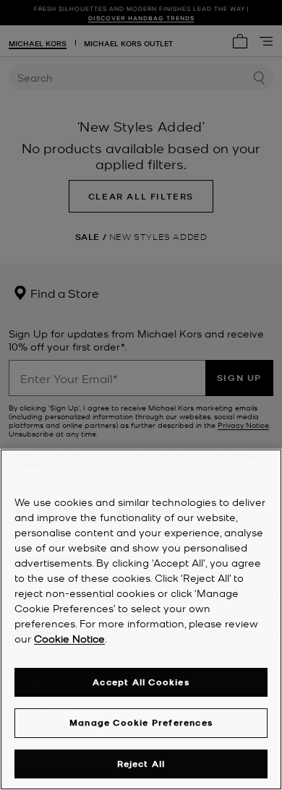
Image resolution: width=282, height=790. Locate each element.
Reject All (141, 763)
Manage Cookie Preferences (141, 722)
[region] (141, 619)
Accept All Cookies (141, 682)
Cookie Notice (69, 638)
